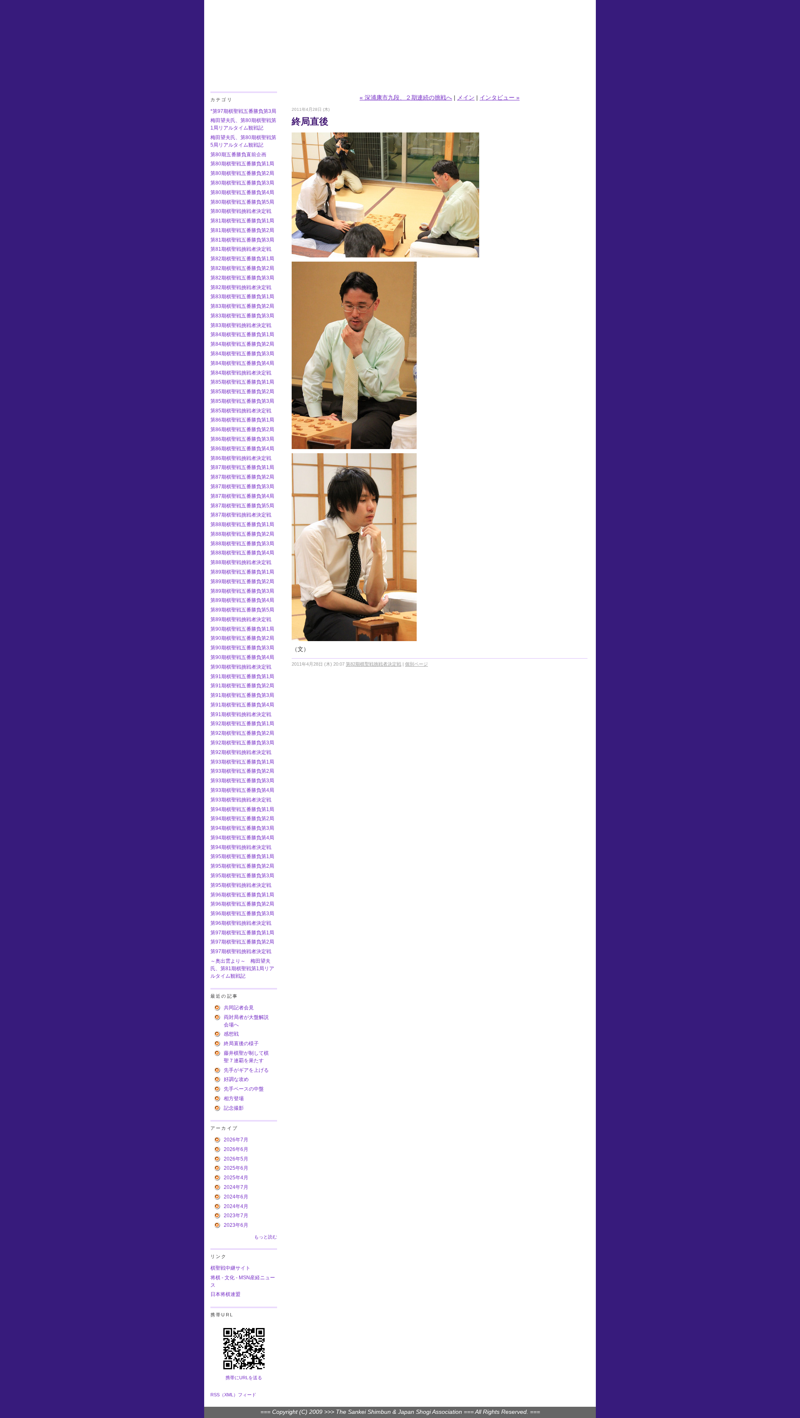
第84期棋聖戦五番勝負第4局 (242, 363)
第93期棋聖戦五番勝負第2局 (242, 771)
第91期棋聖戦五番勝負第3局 (242, 695)
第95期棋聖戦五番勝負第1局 (242, 856)
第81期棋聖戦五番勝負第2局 (242, 230)
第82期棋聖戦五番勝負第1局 (242, 259)
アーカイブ (224, 1128)
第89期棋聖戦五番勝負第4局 (242, 600)
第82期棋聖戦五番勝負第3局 (242, 278)
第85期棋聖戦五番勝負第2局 (242, 391)
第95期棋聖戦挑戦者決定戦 (240, 885)
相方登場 (234, 1098)
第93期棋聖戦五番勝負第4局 (242, 790)
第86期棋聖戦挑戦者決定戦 (240, 458)
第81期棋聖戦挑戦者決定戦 (240, 249)
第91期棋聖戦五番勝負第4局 (242, 705)
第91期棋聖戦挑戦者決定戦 (240, 714)
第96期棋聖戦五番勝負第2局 (242, 904)
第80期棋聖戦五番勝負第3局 (242, 183)
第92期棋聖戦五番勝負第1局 (242, 723)
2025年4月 (236, 1178)
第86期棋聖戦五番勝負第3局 (242, 439)
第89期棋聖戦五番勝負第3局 (242, 591)
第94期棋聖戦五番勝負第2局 (242, 818)
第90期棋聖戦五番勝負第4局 (242, 657)
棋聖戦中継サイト (230, 1268)
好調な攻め (236, 1079)
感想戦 (231, 1034)
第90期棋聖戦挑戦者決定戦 (240, 667)
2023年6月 (236, 1225)
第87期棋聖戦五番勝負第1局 (242, 467)
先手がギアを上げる (246, 1070)
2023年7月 (236, 1215)
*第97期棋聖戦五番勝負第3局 (243, 111)
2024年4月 (236, 1206)
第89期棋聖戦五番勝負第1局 (242, 572)
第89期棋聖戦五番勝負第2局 (242, 581)
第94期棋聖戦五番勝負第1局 (242, 809)
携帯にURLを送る (243, 1377)
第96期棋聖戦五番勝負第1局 (242, 895)
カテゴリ (221, 99)
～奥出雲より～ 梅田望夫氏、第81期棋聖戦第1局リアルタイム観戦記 (242, 968)
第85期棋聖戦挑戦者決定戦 (240, 411)
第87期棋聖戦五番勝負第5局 (242, 506)
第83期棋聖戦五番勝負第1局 (242, 297)
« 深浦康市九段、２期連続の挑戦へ (406, 98)
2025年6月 (236, 1168)
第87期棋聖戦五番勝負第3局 (242, 486)
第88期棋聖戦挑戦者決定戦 (240, 562)
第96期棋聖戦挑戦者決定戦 (240, 923)
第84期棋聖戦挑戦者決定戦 (240, 373)
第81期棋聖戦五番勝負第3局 (242, 240)
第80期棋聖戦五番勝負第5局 (242, 202)
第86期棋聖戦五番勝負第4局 (242, 449)
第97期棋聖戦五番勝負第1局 (242, 933)
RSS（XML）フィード (233, 1394)
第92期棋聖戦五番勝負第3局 (242, 743)
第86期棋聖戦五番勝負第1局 (242, 420)
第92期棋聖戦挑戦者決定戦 (240, 752)
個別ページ (416, 664)
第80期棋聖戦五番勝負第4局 (242, 192)
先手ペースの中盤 (244, 1089)
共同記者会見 (239, 1008)
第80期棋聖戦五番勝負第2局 (242, 173)
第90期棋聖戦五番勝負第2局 (242, 638)
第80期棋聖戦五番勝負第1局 (242, 164)
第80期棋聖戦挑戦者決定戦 (240, 211)
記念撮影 (234, 1108)
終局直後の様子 (241, 1043)
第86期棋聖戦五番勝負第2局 (242, 429)
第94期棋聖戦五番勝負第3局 (242, 828)
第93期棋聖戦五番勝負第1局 (242, 762)
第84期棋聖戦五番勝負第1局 (242, 334)
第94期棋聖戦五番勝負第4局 (242, 838)
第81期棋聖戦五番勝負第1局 (242, 221)
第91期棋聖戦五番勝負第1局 (242, 676)
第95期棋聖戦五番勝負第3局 (242, 876)
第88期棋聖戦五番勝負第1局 (242, 524)
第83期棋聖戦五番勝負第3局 (242, 316)
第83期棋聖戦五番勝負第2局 (242, 306)
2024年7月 (236, 1187)
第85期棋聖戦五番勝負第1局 (242, 382)
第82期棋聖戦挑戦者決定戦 (240, 287)
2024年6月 (236, 1197)
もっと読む (265, 1236)
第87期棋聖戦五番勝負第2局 (242, 477)
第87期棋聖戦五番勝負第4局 (242, 496)
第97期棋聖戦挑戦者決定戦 (240, 951)
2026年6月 (236, 1149)
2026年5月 (236, 1159)
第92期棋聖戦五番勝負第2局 (242, 733)
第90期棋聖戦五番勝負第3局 (242, 648)
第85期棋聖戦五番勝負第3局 (242, 401)
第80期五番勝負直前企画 (238, 154)
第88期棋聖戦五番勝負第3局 (242, 544)
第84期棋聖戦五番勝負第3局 (242, 354)
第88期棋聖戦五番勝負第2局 (242, 534)
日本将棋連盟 (225, 1294)
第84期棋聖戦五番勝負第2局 (242, 344)
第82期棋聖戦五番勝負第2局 (242, 268)
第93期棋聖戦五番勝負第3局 (242, 781)
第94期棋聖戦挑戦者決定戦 (240, 847)
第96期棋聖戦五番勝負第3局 (242, 913)
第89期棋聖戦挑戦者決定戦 (240, 619)
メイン (466, 98)
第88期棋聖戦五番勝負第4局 (242, 553)
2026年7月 (236, 1140)
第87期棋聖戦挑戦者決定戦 (240, 515)
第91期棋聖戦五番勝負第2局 (242, 686)
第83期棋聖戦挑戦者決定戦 (240, 325)
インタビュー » (500, 98)
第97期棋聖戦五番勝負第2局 (242, 942)
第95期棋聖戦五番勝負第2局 (242, 866)
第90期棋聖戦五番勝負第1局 (242, 629)
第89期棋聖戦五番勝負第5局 (242, 610)
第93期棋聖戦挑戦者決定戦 (240, 800)
